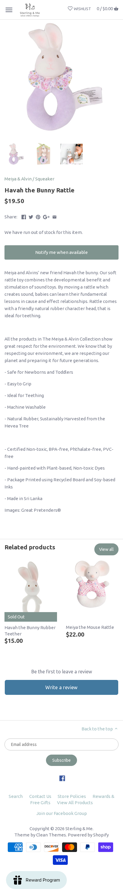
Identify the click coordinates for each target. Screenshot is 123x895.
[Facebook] (62, 778)
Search (16, 796)
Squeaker (44, 178)
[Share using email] (54, 216)
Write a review (61, 687)
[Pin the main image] (38, 216)
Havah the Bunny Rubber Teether (30, 630)
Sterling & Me (79, 828)
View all (106, 549)
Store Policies (72, 796)
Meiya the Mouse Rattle (90, 627)
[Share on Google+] (46, 216)
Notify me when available (61, 252)
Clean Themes (51, 834)
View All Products (75, 802)
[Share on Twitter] (31, 216)
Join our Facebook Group (61, 813)
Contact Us (40, 796)
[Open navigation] (8, 9)
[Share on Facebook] (23, 216)
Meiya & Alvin (18, 178)
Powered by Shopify (88, 834)
